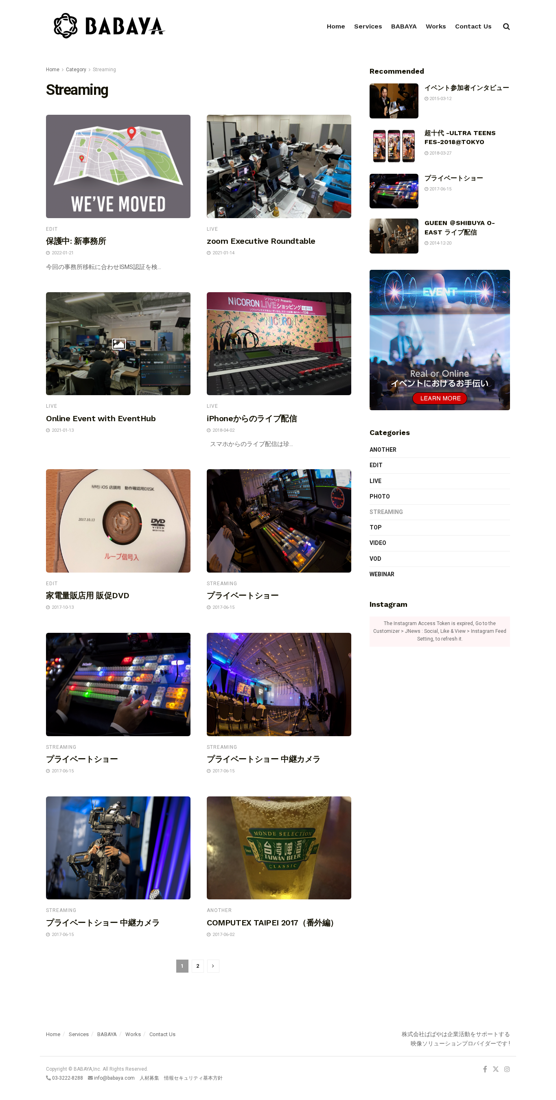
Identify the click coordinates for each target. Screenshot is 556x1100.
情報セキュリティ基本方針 (193, 1078)
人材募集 (149, 1078)
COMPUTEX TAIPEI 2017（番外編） (272, 922)
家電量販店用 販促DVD (87, 595)
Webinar (382, 574)
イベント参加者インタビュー (467, 88)
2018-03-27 (439, 153)
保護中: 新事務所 (76, 241)
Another (219, 910)
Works (436, 26)
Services (368, 26)
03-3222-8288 (67, 1078)
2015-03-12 (439, 98)
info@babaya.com (114, 1078)
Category (76, 69)
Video (378, 543)
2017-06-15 (439, 189)
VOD (375, 558)
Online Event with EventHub (101, 418)
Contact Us (473, 26)
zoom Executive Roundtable (261, 241)
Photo (380, 496)
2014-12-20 (439, 243)
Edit (52, 229)
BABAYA (404, 26)
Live (212, 229)
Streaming (104, 69)
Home (336, 26)
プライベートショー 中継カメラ (264, 759)
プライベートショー (242, 595)
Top (376, 527)
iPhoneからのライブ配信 (252, 418)
